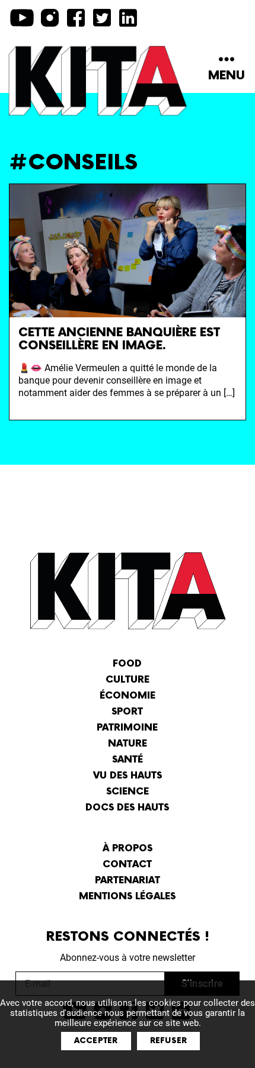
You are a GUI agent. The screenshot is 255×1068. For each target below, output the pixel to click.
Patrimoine (127, 728)
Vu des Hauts (127, 775)
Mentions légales (127, 896)
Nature (127, 743)
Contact (127, 864)
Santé (127, 759)
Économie (127, 696)
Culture (127, 680)
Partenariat (127, 880)
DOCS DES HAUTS (127, 807)
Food (127, 664)
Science (127, 791)
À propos (127, 848)
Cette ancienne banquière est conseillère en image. (119, 339)
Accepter (96, 1041)
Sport (127, 712)
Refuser (168, 1041)
